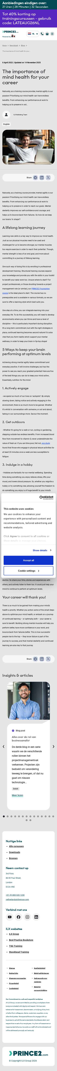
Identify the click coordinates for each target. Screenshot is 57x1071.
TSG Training (15, 946)
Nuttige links (13, 973)
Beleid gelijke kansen (41, 973)
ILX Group (14, 934)
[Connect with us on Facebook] (18, 917)
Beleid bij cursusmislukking (40, 988)
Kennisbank (14, 45)
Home (4, 45)
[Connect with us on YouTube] (9, 917)
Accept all (28, 560)
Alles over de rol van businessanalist (24, 738)
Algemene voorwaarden (17, 978)
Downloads (14, 852)
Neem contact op (17, 868)
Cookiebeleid (14, 988)
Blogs (23, 45)
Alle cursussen (16, 846)
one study (46, 443)
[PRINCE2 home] (10, 31)
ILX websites (14, 929)
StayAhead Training (19, 952)
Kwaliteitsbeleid (39, 968)
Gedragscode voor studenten (40, 980)
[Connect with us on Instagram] (27, 917)
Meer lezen (17, 795)
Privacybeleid (14, 983)
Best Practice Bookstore (21, 940)
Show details (40, 550)
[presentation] (3, 746)
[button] (4, 816)
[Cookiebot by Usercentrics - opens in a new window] (40, 498)
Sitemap (12, 968)
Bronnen (13, 858)
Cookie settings (26, 570)
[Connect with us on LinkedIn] (36, 917)
